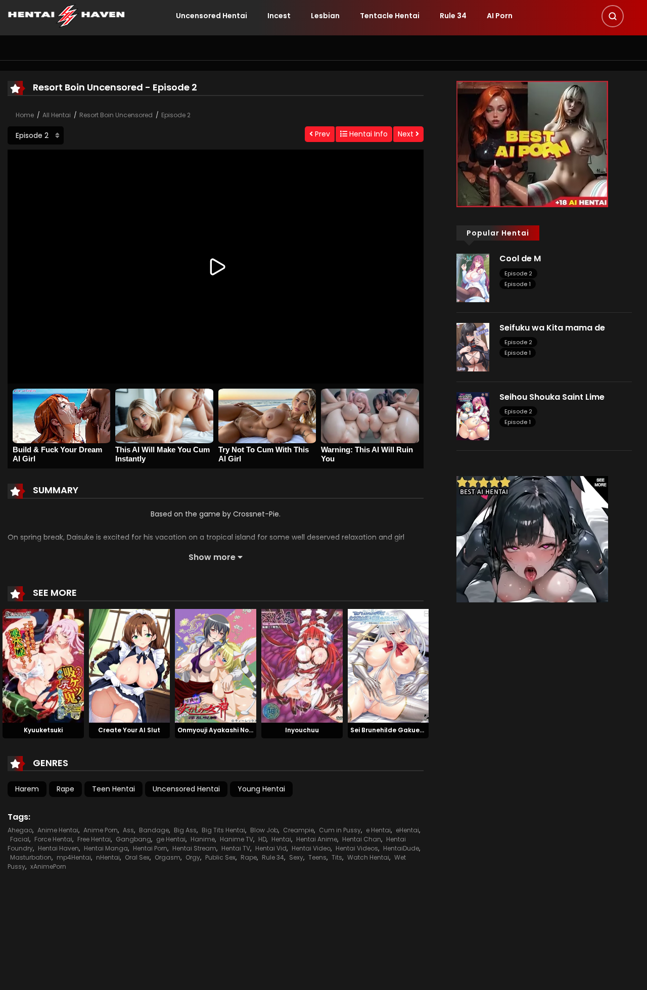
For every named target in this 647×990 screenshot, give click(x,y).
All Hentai (56, 115)
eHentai (407, 830)
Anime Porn (100, 830)
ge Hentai (171, 839)
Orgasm (167, 857)
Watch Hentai (368, 857)
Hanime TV (236, 839)
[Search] (613, 16)
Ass (128, 830)
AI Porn (500, 16)
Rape (65, 789)
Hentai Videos (357, 848)
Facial (19, 839)
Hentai (281, 839)
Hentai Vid (271, 848)
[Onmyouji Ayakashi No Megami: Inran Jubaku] (215, 666)
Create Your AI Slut (129, 730)
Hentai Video (311, 848)
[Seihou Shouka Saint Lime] (472, 415)
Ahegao (20, 830)
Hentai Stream (194, 848)
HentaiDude (401, 848)
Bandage (154, 830)
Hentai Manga (106, 848)
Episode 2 (176, 115)
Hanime (203, 839)
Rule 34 (453, 16)
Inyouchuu (302, 730)
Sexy (296, 857)
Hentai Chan (361, 839)
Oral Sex (137, 857)
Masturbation (31, 857)
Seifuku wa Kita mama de (552, 328)
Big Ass (185, 830)
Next (406, 134)
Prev (321, 134)
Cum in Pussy (340, 830)
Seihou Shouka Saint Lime (552, 397)
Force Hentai (53, 839)
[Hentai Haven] (66, 15)
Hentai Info (367, 134)
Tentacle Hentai (390, 16)
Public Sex (220, 857)
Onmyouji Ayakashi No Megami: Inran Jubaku (249, 730)
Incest (279, 16)
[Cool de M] (472, 277)
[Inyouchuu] (302, 666)
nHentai (108, 857)
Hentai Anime (316, 839)
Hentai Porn (150, 848)
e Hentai (378, 830)
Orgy (193, 857)
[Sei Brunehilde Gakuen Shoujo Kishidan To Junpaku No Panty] (388, 666)
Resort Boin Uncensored (116, 115)
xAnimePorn (48, 866)
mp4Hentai (74, 857)
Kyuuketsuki (43, 730)
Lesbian (325, 16)
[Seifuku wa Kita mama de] (472, 347)
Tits (337, 857)
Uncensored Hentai (211, 16)
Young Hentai (261, 789)
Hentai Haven (58, 848)
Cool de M (520, 258)
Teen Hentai (113, 789)
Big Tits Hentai (223, 830)
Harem (27, 789)
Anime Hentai (57, 830)
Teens (317, 857)
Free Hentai (94, 839)
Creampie (298, 830)
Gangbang (133, 839)
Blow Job (264, 830)
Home (25, 115)
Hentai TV (235, 848)
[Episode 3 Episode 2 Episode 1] (36, 135)
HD (262, 839)
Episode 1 (517, 284)
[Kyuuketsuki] (43, 666)
